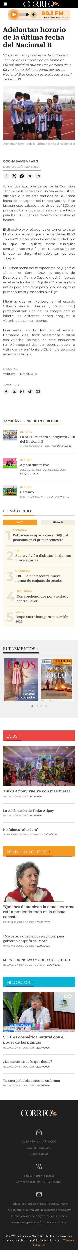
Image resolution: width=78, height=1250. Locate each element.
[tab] (32, 706)
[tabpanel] (21, 679)
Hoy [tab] (20, 522)
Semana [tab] (58, 522)
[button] (39, 113)
